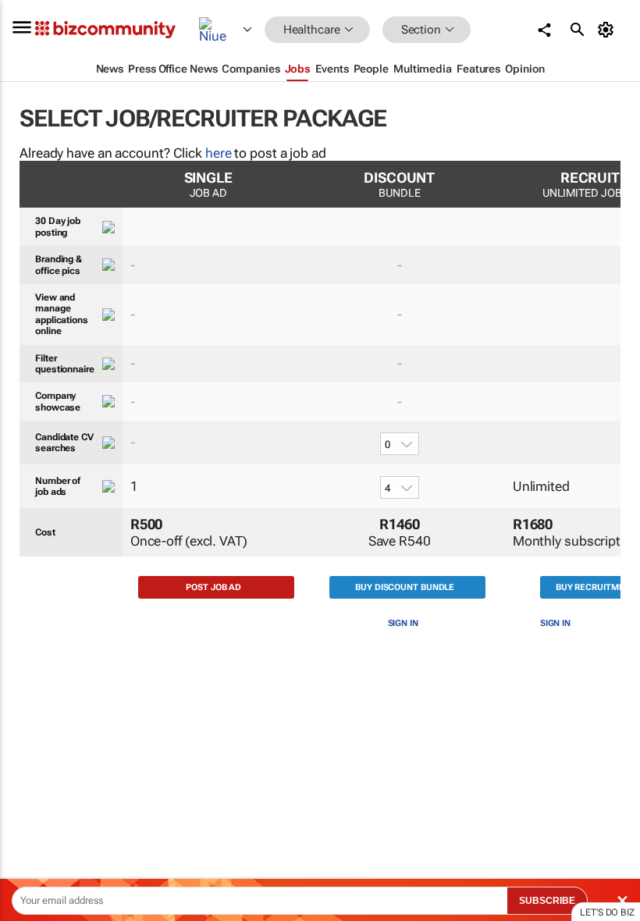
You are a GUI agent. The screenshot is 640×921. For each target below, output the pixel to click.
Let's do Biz (607, 912)
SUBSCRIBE (547, 900)
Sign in (403, 623)
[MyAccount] (608, 29)
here (218, 153)
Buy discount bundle (404, 587)
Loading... (29, 745)
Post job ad (213, 587)
